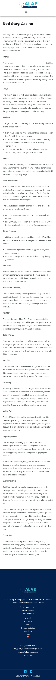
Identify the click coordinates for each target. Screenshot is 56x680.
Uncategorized (10, 28)
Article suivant (48, 563)
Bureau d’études (28, 628)
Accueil (28, 618)
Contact (28, 634)
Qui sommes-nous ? (28, 607)
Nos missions (28, 610)
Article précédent (9, 563)
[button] (26, 12)
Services (28, 624)
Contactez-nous (28, 613)
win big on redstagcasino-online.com (30, 63)
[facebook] (25, 671)
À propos (28, 621)
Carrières (28, 631)
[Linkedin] (30, 671)
